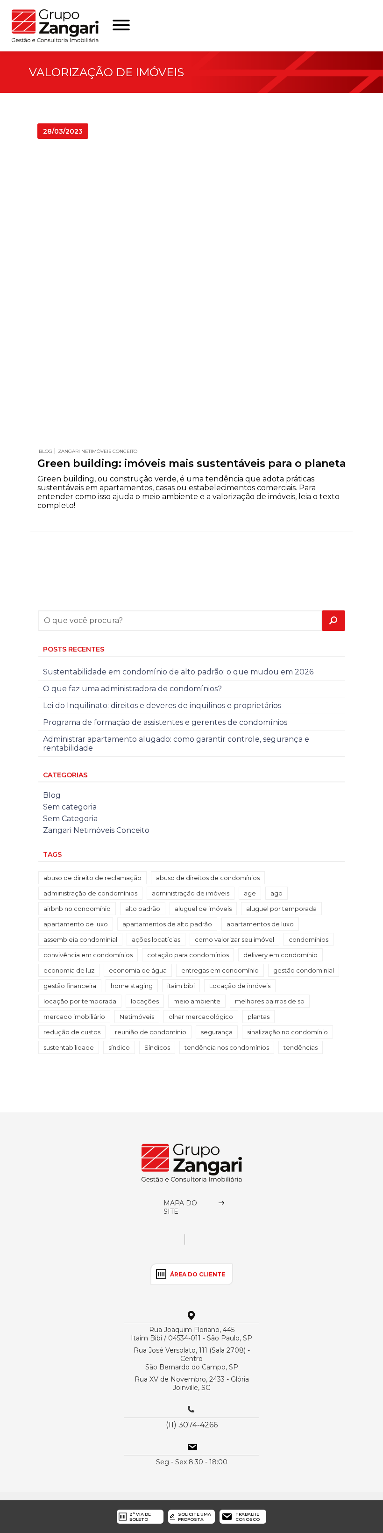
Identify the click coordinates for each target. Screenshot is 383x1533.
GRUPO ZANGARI (55, 25)
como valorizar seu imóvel (234, 939)
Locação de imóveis (239, 985)
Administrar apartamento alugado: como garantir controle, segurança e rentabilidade (176, 743)
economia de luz (68, 970)
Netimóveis (137, 1016)
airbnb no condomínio (77, 908)
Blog (45, 451)
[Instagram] (197, 1242)
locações (145, 1001)
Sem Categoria (70, 818)
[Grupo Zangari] (192, 1162)
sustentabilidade (68, 1047)
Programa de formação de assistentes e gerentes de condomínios (165, 722)
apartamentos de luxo (260, 924)
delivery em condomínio (280, 955)
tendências (301, 1047)
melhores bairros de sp (270, 1001)
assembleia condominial (80, 939)
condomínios (308, 939)
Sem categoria (70, 806)
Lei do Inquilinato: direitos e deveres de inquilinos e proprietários (162, 705)
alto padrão (142, 908)
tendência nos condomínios (226, 1047)
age (250, 893)
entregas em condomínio (220, 970)
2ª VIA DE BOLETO (140, 1517)
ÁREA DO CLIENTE (197, 1274)
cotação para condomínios (188, 955)
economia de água (138, 970)
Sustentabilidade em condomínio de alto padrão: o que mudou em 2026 (178, 671)
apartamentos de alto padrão (167, 924)
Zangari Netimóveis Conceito (97, 451)
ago (276, 893)
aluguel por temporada (281, 908)
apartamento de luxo (75, 924)
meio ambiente (196, 1001)
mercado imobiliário (74, 1016)
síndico (119, 1047)
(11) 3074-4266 (192, 1424)
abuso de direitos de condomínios (208, 877)
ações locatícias (156, 939)
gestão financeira (69, 985)
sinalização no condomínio (287, 1032)
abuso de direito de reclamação (92, 877)
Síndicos (157, 1047)
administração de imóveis (190, 893)
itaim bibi (181, 985)
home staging (132, 985)
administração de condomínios (90, 893)
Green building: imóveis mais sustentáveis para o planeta (191, 463)
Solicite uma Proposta (194, 1517)
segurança (217, 1032)
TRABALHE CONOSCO (247, 1517)
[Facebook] (213, 1242)
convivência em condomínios (88, 955)
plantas (259, 1016)
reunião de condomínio (150, 1032)
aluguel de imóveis (203, 908)
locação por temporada (79, 1001)
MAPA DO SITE (180, 1207)
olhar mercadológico (201, 1016)
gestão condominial (303, 970)
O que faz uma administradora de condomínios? (132, 688)
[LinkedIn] (229, 1242)
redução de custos (71, 1032)
